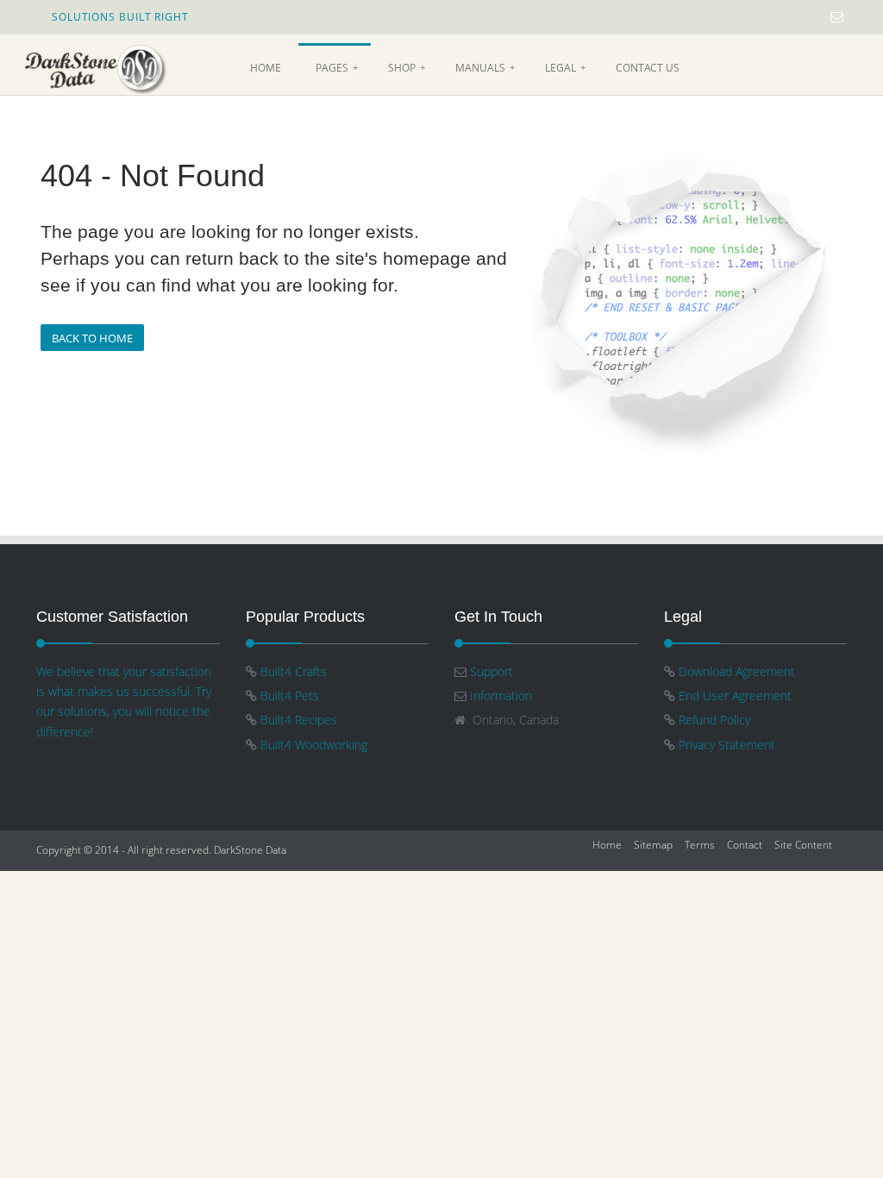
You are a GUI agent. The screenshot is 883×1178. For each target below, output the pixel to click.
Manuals (485, 67)
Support (491, 671)
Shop (406, 67)
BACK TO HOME (92, 338)
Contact (744, 844)
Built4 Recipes (300, 719)
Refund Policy (714, 719)
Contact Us (647, 67)
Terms (700, 844)
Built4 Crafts (295, 671)
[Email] (837, 17)
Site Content (803, 844)
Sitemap (653, 844)
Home (265, 67)
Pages (337, 67)
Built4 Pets (289, 695)
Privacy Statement (727, 744)
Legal (565, 67)
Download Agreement (737, 671)
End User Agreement (735, 695)
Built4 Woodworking (313, 744)
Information (501, 695)
